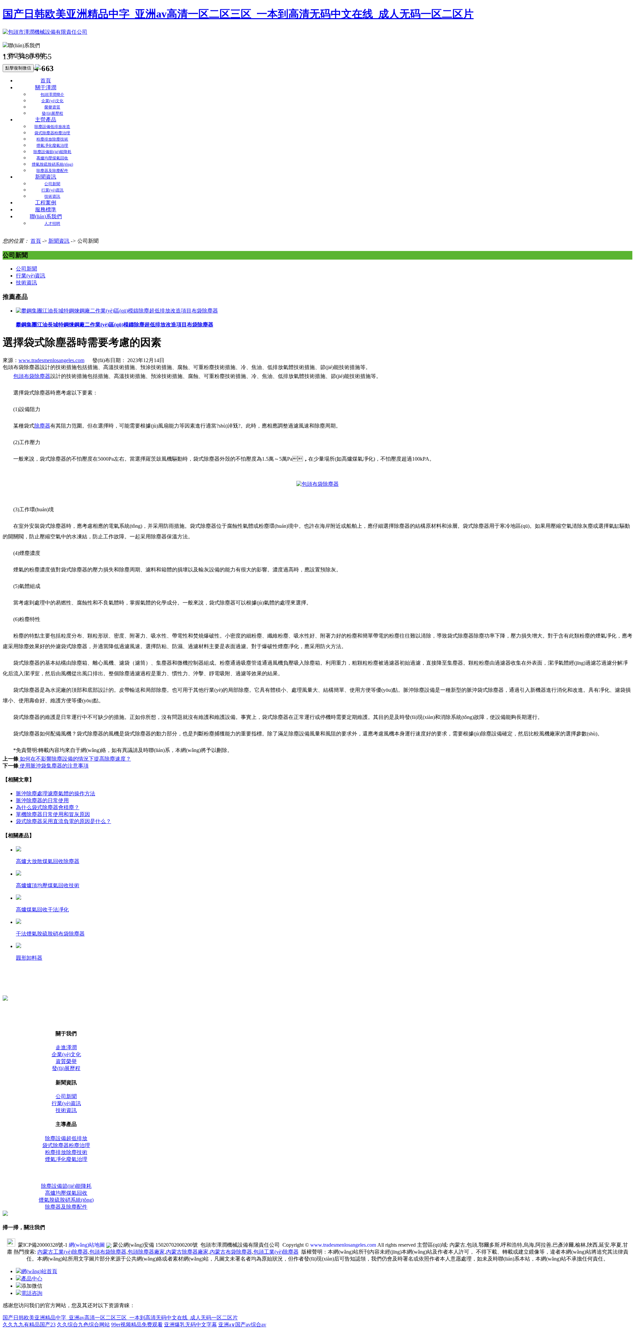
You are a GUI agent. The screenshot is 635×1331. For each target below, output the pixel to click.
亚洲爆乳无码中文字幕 (190, 1324)
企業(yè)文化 (52, 101)
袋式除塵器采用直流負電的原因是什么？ (63, 821)
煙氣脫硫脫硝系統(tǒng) (52, 164)
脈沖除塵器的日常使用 (42, 800)
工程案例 (45, 202)
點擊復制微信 (18, 67)
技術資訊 (52, 196)
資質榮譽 (66, 1061)
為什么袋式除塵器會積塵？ (47, 807)
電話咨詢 (31, 1293)
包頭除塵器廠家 (146, 1252)
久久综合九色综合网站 (83, 1324)
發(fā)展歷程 (52, 113)
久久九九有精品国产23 (29, 1324)
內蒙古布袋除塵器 (231, 1252)
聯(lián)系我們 (46, 216)
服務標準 (45, 209)
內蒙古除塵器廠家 (187, 1252)
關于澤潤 (45, 87)
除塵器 (42, 426)
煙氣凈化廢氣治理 (52, 145)
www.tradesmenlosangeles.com (51, 360)
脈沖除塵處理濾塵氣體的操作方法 (55, 793)
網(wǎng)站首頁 (39, 1271)
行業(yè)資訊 (52, 190)
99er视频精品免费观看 (137, 1324)
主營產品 (45, 119)
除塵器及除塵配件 (52, 170)
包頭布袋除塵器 (31, 376)
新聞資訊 (45, 177)
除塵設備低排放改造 (52, 126)
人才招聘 (52, 223)
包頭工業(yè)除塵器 (276, 1252)
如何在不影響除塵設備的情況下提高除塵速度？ (75, 759)
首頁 (45, 80)
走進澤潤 (66, 1047)
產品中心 (31, 1278)
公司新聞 (52, 184)
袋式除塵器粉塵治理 (52, 133)
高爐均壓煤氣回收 (52, 158)
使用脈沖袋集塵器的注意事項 (54, 766)
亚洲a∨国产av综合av (242, 1324)
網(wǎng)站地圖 (87, 1245)
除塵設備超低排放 (66, 1138)
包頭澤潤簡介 (52, 94)
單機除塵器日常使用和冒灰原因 (53, 814)
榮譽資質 (52, 107)
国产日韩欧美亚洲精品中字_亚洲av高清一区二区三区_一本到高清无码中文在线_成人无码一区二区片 (238, 14)
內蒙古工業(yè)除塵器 (62, 1252)
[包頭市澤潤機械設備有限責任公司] (45, 32)
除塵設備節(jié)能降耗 (52, 151)
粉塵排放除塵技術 (52, 139)
